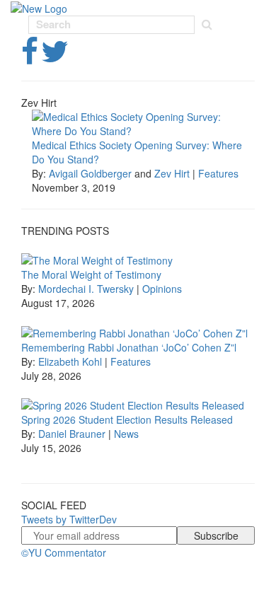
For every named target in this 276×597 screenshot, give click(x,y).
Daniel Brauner (71, 434)
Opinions (162, 289)
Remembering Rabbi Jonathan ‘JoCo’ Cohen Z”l (128, 347)
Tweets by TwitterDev (69, 519)
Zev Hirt (172, 173)
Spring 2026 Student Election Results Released (127, 419)
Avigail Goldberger (90, 173)
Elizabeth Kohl (70, 361)
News (126, 434)
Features (218, 173)
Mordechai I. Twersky (86, 289)
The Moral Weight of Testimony (91, 274)
